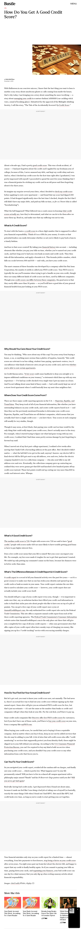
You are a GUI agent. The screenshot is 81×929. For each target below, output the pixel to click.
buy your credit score (57, 721)
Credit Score (64, 105)
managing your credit (23, 98)
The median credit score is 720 (16, 541)
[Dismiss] (77, 909)
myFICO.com (26, 724)
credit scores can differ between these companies (35, 280)
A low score (29, 374)
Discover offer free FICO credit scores (47, 717)
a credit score (30, 231)
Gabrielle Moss (10, 79)
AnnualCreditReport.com (14, 610)
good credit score (40, 165)
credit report (11, 577)
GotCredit (15, 883)
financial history (49, 247)
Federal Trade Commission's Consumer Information (55, 617)
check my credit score (63, 191)
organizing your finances (43, 870)
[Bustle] (9, 3)
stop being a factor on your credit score (60, 860)
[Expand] (70, 909)
